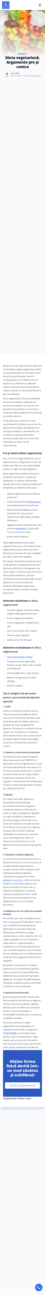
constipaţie (17, 880)
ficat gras (14, 922)
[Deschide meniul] (40, 5)
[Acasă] (6, 5)
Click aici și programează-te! (23, 1085)
